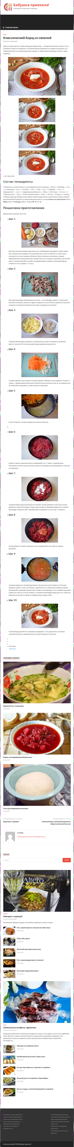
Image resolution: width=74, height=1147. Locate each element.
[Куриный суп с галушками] (37, 704)
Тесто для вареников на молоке (15, 808)
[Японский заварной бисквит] (9, 977)
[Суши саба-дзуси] (9, 945)
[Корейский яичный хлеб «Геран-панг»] (9, 1063)
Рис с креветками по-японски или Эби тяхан (33, 928)
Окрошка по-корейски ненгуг (28, 1046)
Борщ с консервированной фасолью (17, 757)
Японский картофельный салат (29, 949)
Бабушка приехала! (31, 5)
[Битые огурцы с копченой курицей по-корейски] (9, 1096)
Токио (5, 913)
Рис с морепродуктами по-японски (30, 960)
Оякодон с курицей (12, 916)
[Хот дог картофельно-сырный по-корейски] (9, 1074)
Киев (4, 34)
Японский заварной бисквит (28, 971)
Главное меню (11, 27)
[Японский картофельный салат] (9, 956)
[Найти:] (37, 860)
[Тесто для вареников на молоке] (37, 806)
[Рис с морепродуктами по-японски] (9, 967)
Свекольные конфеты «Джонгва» (19, 1027)
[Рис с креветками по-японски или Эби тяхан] (9, 934)
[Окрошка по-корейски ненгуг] (9, 1052)
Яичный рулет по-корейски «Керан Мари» (32, 1078)
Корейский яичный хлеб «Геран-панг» (31, 1056)
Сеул (4, 1025)
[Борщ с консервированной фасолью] (37, 755)
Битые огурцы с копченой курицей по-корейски (35, 1089)
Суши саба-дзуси (23, 938)
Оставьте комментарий (10, 41)
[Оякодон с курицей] (37, 912)
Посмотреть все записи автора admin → (32, 837)
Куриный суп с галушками (13, 706)
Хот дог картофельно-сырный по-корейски (33, 1067)
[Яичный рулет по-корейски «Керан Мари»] (9, 1085)
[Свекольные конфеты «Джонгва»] (37, 1023)
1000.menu (12, 649)
